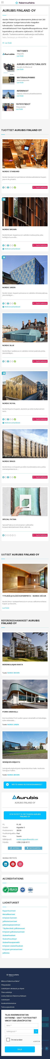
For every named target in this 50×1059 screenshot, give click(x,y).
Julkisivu (6, 953)
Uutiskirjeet (5, 1000)
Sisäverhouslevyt (10, 939)
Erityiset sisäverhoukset (13, 946)
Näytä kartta (34, 848)
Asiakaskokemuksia (8, 1003)
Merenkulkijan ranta (12, 664)
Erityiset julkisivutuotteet (14, 932)
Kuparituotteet (9, 911)
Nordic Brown (13, 673)
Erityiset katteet (10, 918)
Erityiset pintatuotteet (12, 949)
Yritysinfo (22, 51)
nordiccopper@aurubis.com (27, 839)
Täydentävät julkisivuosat (14, 928)
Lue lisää (8, 43)
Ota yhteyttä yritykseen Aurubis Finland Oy (25, 815)
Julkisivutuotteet (10, 921)
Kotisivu (16, 848)
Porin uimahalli (10, 711)
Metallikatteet (9, 914)
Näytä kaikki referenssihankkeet (27, 784)
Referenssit (23, 90)
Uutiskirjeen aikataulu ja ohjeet (12, 988)
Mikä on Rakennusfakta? (10, 981)
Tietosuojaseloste (7, 1007)
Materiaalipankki (26, 77)
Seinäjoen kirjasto (11, 762)
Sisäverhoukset (9, 935)
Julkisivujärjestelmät (11, 925)
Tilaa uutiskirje (6, 992)
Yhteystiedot (23, 104)
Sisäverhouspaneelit (11, 942)
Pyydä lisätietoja (41, 187)
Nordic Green (13, 724)
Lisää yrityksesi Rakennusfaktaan (13, 996)
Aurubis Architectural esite (31, 64)
